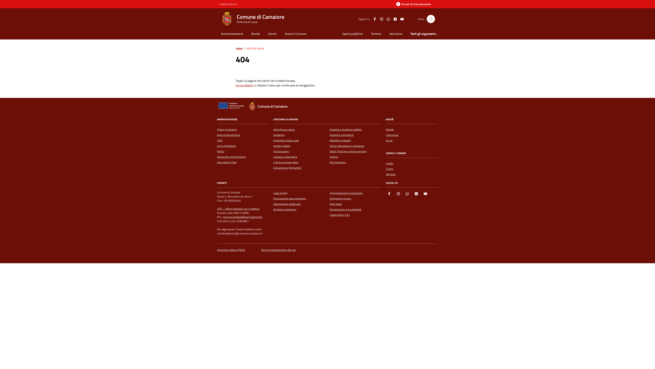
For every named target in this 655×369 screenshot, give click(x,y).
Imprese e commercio (342, 135)
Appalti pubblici (281, 146)
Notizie (390, 129)
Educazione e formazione (287, 168)
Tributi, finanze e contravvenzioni (348, 151)
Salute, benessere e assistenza (347, 146)
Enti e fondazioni (226, 146)
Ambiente (278, 135)
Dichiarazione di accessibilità (345, 209)
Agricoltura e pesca (284, 129)
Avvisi (389, 140)
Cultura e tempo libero (285, 162)
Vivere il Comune (295, 33)
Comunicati (392, 135)
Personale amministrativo (231, 157)
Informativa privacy (340, 198)
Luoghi (389, 163)
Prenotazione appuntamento (289, 198)
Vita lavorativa (338, 162)
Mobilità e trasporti (340, 140)
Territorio (391, 174)
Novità (255, 33)
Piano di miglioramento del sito (278, 250)
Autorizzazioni (281, 151)
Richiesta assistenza (284, 209)
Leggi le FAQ (280, 193)
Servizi (272, 33)
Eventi (389, 169)
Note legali (336, 204)
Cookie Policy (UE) (340, 215)
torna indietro (244, 85)
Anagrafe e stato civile (286, 140)
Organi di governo (227, 129)
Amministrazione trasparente (346, 193)
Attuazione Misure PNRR (231, 250)
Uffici (220, 140)
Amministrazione (232, 33)
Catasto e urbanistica (285, 157)
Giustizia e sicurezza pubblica (346, 129)
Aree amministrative (228, 135)
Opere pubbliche (352, 33)
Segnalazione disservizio (287, 204)
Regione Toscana (228, 4)
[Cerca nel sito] (431, 19)
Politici (220, 151)
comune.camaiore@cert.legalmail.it (243, 217)
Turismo (376, 33)
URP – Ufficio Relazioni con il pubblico (238, 209)
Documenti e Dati (227, 162)
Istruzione (395, 33)
